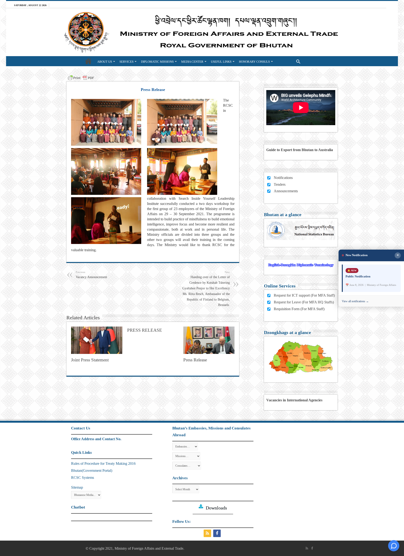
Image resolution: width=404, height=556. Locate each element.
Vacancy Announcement (91, 275)
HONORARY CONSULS (254, 61)
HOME (88, 61)
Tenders (279, 184)
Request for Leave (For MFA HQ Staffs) (304, 302)
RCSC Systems (82, 478)
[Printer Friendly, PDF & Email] (80, 77)
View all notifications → (355, 301)
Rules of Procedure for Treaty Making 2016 (103, 463)
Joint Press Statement (90, 359)
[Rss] (208, 533)
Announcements (286, 191)
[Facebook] (217, 533)
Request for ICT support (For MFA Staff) (304, 295)
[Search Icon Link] (289, 61)
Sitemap (77, 487)
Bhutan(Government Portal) (91, 470)
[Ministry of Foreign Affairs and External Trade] (202, 32)
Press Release (195, 359)
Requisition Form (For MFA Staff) (299, 309)
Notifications (283, 178)
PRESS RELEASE (144, 330)
